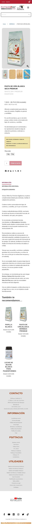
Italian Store (16, 446)
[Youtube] (9, 514)
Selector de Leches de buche (16, 475)
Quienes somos (16, 442)
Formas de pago (16, 420)
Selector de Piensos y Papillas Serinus (16, 472)
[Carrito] (29, 2)
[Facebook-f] (4, 514)
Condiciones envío (16, 418)
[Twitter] (8, 171)
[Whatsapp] (13, 171)
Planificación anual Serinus (16, 479)
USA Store (16, 444)
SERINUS (12, 24)
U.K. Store (16, 448)
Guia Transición (16, 477)
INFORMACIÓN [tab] (6, 182)
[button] (28, 7)
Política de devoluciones (16, 422)
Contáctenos (16, 457)
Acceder (3, 1)
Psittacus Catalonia (16, 450)
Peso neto (8, 151)
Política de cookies (16, 431)
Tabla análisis (16, 481)
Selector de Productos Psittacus (16, 466)
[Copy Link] (16, 171)
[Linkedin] (11, 171)
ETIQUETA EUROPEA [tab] (8, 189)
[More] (21, 171)
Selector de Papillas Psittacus (16, 470)
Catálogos (16, 487)
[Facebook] (6, 171)
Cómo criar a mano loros (16, 485)
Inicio (4, 24)
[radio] (8, 154)
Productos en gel (16, 483)
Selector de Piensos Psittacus (16, 468)
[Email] (18, 171)
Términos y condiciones (16, 426)
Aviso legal (16, 424)
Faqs (16, 433)
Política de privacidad (16, 429)
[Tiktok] (28, 514)
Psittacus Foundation (16, 453)
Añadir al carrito (15, 163)
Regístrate (8, 1)
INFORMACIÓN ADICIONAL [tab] (10, 186)
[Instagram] (18, 514)
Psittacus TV (16, 455)
